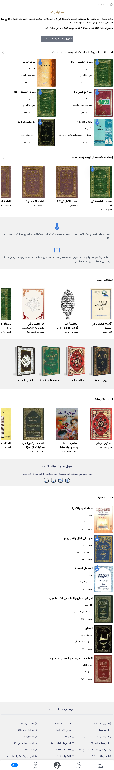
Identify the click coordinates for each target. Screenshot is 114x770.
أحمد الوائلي (6, 447)
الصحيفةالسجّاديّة (50, 380)
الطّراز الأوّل (67, 201)
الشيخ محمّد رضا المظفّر (84, 642)
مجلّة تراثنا (89, 129)
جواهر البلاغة (29, 62)
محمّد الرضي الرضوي (37, 451)
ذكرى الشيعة (26, 121)
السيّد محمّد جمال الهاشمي (83, 105)
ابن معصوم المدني (71, 205)
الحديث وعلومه (87, 69)
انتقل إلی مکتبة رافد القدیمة (59, 38)
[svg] (111, 4)
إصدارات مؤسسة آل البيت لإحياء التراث (92, 157)
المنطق (89, 628)
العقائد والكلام (88, 665)
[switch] (14, 765)
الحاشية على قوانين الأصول (67, 327)
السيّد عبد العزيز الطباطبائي (83, 612)
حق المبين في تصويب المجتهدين (33, 325)
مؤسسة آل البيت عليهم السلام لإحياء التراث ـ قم (76, 135)
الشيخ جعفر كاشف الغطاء (36, 332)
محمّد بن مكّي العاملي (28, 135)
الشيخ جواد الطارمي (71, 332)
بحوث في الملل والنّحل (78, 538)
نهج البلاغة (101, 380)
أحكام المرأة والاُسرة (82, 508)
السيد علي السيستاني (85, 582)
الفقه (34, 129)
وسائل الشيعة (82, 62)
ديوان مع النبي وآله (83, 91)
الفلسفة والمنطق (87, 635)
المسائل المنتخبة (84, 568)
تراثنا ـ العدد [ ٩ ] (84, 121)
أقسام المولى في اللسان (102, 325)
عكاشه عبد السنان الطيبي (69, 451)
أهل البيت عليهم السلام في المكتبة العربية (71, 598)
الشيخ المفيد (107, 332)
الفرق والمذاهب (87, 545)
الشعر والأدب (88, 99)
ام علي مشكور (88, 522)
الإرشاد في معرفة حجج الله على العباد (71, 658)
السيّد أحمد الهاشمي (28, 75)
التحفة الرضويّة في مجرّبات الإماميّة (33, 445)
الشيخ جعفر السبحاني (85, 552)
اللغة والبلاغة (31, 69)
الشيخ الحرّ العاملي (86, 75)
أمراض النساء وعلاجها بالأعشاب (68, 445)
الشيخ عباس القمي (105, 447)
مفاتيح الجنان (76, 380)
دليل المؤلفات (88, 605)
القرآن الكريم (25, 380)
